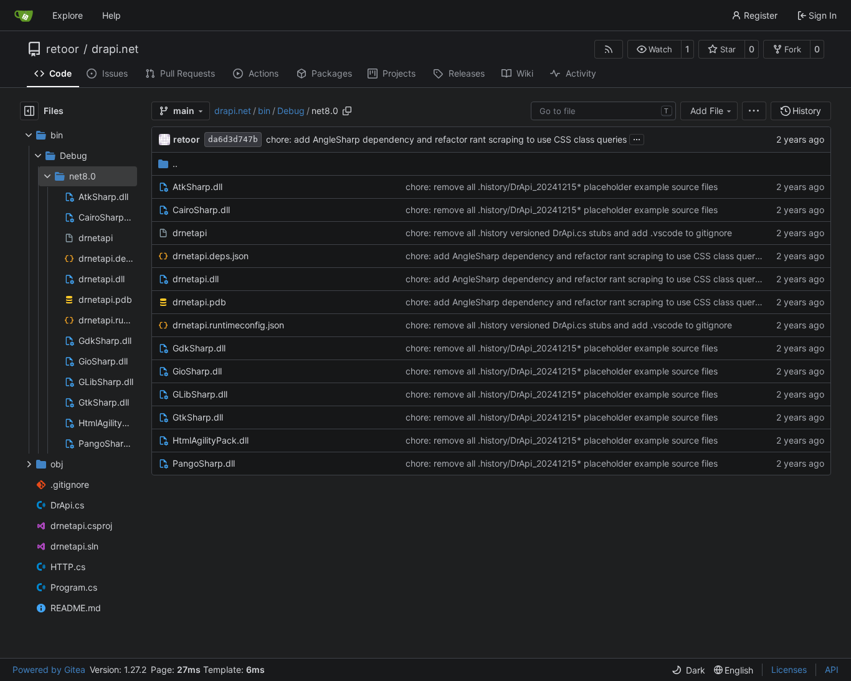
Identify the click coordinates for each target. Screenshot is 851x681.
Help (111, 15)
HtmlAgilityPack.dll (211, 440)
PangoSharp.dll (204, 463)
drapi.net (115, 49)
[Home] (23, 15)
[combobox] (603, 111)
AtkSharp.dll (197, 186)
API (832, 669)
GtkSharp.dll (198, 417)
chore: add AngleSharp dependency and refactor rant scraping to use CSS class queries (446, 139)
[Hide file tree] (29, 111)
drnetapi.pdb (199, 302)
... (636, 138)
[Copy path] (347, 111)
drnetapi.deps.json (211, 255)
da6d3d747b (233, 139)
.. (175, 163)
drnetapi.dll (196, 279)
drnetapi (190, 232)
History (806, 110)
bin (264, 110)
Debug (291, 110)
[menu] (754, 111)
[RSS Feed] (608, 49)
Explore (67, 15)
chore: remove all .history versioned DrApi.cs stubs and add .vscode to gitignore (569, 232)
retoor (62, 49)
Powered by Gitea (48, 669)
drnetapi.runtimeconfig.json (228, 325)
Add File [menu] (706, 110)
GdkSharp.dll (199, 348)
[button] (654, 49)
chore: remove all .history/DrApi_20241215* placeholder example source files (562, 186)
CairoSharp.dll (201, 209)
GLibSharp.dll (200, 394)
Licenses (789, 669)
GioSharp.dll (197, 371)
